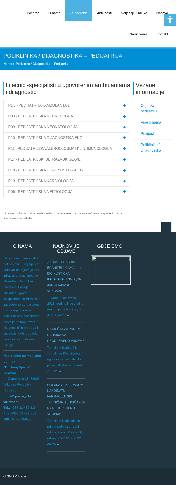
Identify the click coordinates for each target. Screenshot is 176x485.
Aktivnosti (104, 13)
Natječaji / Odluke (134, 13)
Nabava (162, 13)
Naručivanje (138, 34)
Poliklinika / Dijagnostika (151, 147)
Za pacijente (79, 13)
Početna (33, 13)
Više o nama (151, 122)
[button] (170, 20)
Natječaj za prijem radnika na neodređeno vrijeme (66, 334)
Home (7, 63)
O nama (54, 13)
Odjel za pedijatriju (149, 108)
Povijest (147, 134)
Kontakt (162, 34)
